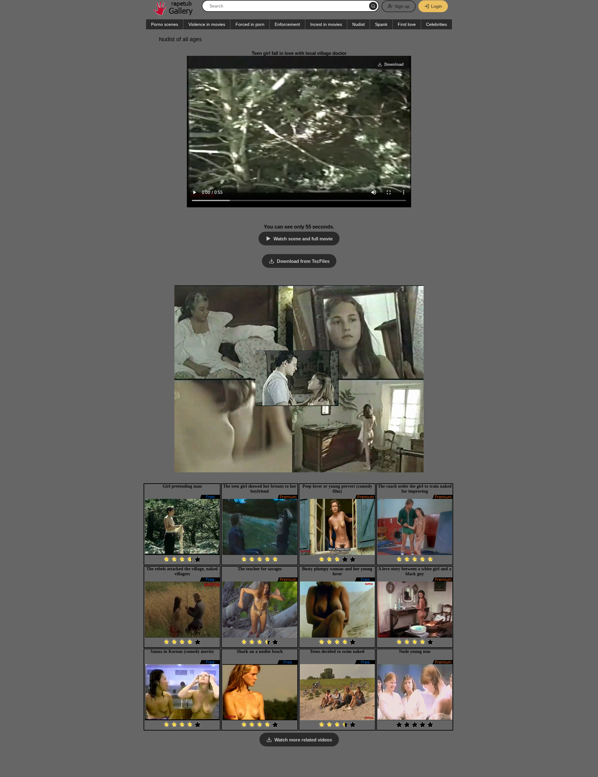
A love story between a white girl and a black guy (414, 571)
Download (394, 64)
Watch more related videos (303, 739)
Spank (381, 24)
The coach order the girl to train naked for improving (415, 489)
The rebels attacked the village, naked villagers (182, 571)
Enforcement (287, 24)
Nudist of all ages (180, 39)
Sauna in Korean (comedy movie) (182, 651)
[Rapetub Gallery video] (176, 13)
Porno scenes (164, 24)
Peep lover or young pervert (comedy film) (337, 489)
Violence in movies (206, 24)
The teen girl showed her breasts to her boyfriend (259, 489)
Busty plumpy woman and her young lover (337, 571)
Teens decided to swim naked (337, 651)
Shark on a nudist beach (260, 651)
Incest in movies (326, 24)
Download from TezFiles (303, 261)
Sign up (402, 6)
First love (407, 24)
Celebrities (436, 24)
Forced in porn (249, 24)
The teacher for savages (260, 569)
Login (436, 6)
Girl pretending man (182, 486)
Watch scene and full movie (303, 238)
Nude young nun (414, 651)
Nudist (358, 24)
